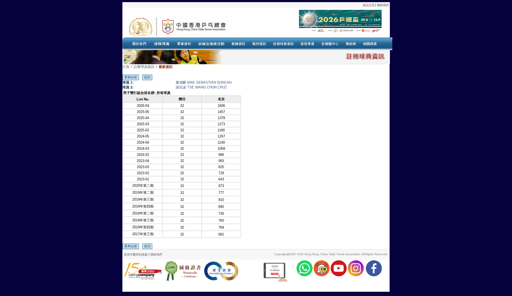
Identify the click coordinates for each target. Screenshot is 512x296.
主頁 (125, 67)
